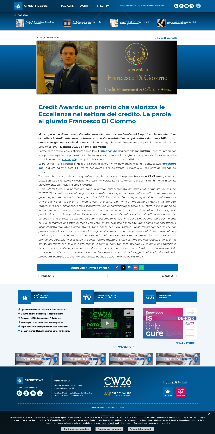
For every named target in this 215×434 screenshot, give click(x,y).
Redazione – (113, 407)
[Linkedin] (181, 6)
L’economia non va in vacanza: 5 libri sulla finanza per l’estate (181, 23)
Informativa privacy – (99, 407)
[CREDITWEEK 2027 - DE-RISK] (170, 323)
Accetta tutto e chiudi (141, 429)
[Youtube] (186, 6)
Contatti (121, 407)
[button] (198, 6)
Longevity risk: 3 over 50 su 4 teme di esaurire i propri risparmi (134, 23)
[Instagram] (191, 6)
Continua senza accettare (76, 429)
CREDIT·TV (32, 388)
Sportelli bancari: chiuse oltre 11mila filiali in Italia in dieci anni (87, 23)
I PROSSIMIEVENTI (165, 296)
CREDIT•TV (103, 5)
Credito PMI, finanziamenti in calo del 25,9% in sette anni (39, 23)
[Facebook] (176, 6)
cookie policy (164, 423)
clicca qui (68, 159)
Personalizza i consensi (109, 429)
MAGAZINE (67, 5)
